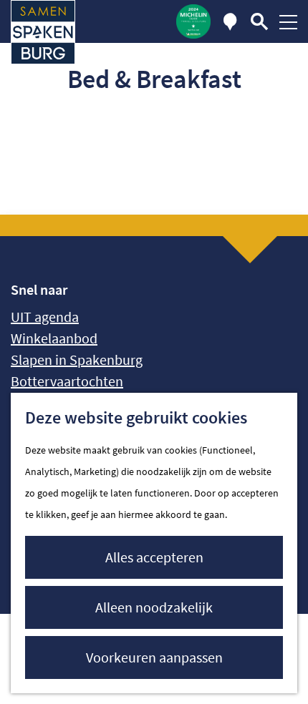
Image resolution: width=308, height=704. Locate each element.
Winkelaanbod (54, 338)
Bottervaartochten (67, 381)
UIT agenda (45, 317)
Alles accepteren (154, 557)
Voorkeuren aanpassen (154, 657)
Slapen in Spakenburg (77, 359)
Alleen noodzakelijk (154, 607)
